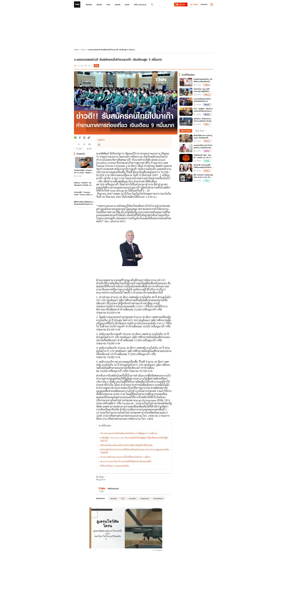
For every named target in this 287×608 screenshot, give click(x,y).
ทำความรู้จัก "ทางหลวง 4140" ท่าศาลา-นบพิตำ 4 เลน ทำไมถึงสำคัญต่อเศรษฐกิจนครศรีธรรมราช (83, 193)
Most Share (199, 130)
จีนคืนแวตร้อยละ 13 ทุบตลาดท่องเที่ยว (114, 466)
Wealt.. (207, 104)
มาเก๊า (122, 498)
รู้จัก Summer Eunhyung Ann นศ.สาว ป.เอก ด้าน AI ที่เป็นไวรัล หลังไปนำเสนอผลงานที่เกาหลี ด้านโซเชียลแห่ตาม (203, 176)
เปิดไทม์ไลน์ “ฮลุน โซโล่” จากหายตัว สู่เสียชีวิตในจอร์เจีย (202, 90)
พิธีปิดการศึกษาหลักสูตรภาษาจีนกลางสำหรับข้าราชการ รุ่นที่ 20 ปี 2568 (84, 203)
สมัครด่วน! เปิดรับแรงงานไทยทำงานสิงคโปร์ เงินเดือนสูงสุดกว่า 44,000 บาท (203, 119)
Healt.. (207, 151)
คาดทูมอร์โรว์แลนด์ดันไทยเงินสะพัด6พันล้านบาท (202, 100)
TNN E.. (207, 94)
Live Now (182, 4)
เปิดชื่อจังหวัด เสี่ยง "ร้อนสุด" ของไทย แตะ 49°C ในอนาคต (203, 156)
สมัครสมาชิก (204, 4)
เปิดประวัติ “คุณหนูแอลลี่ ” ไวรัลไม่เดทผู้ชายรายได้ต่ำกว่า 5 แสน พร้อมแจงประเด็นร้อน (203, 166)
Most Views (185, 130)
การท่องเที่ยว (132, 498)
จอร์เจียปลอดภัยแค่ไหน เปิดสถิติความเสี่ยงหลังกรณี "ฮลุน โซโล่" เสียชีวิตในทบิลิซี (203, 80)
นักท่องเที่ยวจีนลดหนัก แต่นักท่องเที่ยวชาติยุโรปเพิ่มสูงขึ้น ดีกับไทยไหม (126, 445)
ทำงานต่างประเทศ (158, 498)
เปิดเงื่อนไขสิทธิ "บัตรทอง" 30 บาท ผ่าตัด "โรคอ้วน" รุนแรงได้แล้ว (83, 171)
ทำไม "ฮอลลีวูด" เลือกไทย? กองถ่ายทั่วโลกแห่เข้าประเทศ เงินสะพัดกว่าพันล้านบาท (203, 110)
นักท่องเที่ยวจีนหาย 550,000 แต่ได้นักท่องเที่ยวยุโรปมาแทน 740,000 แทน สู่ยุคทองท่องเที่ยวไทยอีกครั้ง (134, 451)
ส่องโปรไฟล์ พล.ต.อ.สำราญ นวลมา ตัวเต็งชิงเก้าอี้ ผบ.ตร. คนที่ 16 (203, 136)
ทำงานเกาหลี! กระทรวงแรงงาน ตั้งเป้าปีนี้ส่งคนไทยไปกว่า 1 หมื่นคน (125, 457)
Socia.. (207, 170)
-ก (78, 144)
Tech (207, 180)
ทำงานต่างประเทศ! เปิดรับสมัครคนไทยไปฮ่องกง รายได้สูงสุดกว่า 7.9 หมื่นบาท (128, 433)
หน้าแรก (76, 49)
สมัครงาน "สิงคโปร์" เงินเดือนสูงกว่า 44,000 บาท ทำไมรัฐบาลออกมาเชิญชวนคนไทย (84, 184)
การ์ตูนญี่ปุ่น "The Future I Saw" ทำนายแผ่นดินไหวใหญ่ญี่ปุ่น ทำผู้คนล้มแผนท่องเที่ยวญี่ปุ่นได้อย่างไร (134, 439)
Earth (207, 161)
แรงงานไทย (113, 498)
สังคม (83, 49)
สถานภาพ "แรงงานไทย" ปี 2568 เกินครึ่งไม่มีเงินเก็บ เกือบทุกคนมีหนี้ (125, 461)
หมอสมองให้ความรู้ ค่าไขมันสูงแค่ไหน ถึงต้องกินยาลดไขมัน (203, 146)
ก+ (90, 144)
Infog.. (206, 85)
